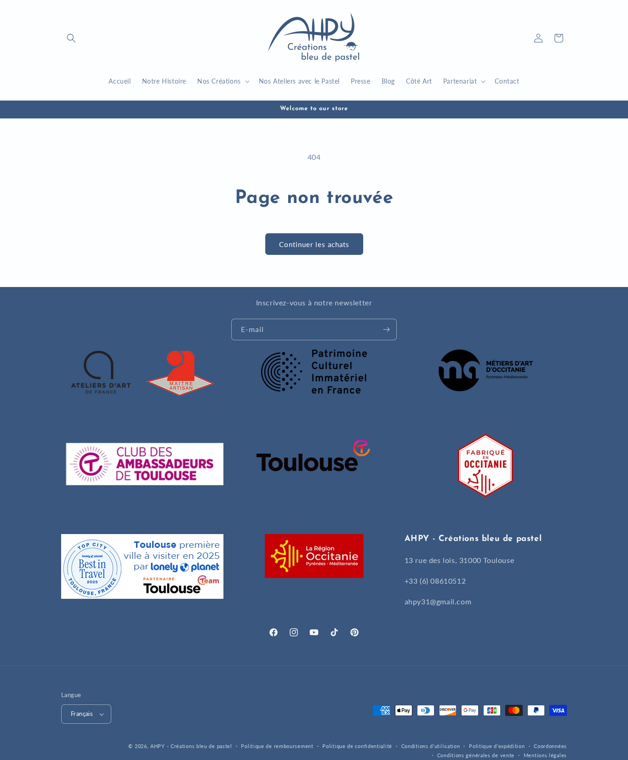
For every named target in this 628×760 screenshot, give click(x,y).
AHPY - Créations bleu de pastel (191, 746)
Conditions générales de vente (475, 755)
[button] (71, 38)
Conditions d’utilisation (430, 746)
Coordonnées (550, 746)
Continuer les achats (314, 244)
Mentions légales (545, 755)
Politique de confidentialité (357, 746)
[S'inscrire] (386, 329)
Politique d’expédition (497, 746)
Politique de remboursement (277, 746)
